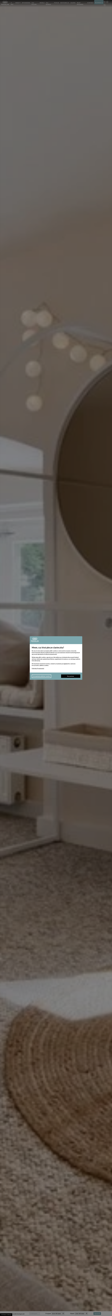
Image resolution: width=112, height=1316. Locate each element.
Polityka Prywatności (38, 668)
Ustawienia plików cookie (41, 676)
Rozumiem (70, 676)
